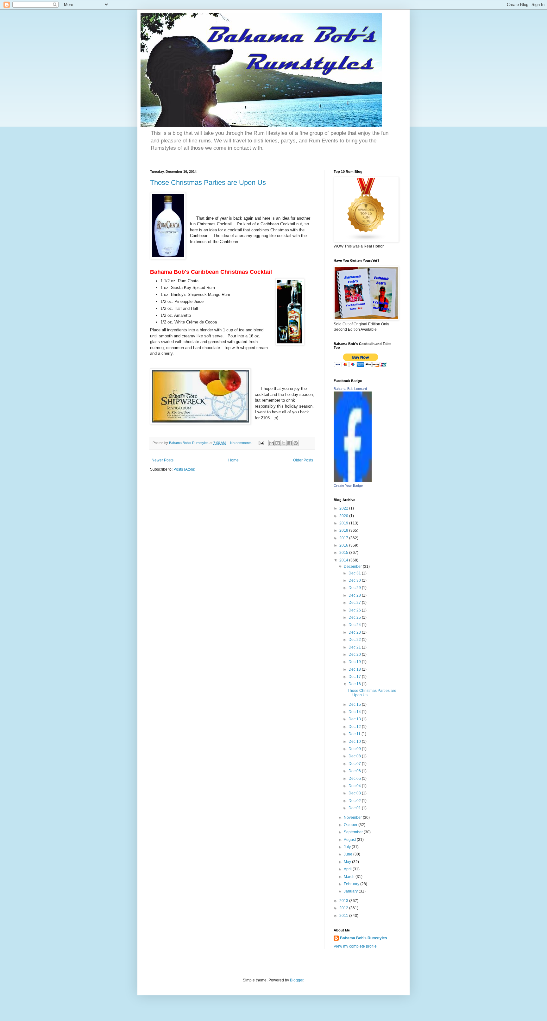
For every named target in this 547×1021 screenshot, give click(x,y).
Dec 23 (355, 632)
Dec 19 (355, 662)
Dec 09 (355, 749)
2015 (344, 552)
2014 (344, 560)
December (353, 566)
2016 (344, 545)
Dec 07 (355, 763)
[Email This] (271, 443)
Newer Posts (162, 460)
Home (233, 460)
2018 (344, 530)
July (348, 847)
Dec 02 (355, 801)
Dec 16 (355, 684)
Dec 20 (355, 654)
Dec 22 (355, 639)
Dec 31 (355, 573)
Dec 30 (355, 580)
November (353, 817)
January (351, 891)
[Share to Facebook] (289, 443)
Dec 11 (355, 734)
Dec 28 (355, 595)
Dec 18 (355, 669)
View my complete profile (355, 946)
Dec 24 (355, 625)
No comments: (242, 443)
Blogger (296, 980)
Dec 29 (355, 588)
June (348, 854)
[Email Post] (261, 443)
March (349, 876)
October (351, 825)
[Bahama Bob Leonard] (353, 480)
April (348, 869)
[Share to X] (283, 443)
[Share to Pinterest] (295, 443)
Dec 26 (355, 610)
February (352, 884)
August (350, 839)
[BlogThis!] (277, 443)
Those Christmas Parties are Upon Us (208, 182)
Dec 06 (355, 771)
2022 (344, 508)
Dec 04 (355, 786)
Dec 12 (355, 726)
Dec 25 (355, 617)
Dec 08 (355, 756)
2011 (344, 915)
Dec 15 (355, 704)
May (348, 862)
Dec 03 (355, 793)
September (354, 832)
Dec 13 (355, 719)
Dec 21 (355, 647)
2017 (344, 538)
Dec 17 (355, 676)
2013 (344, 901)
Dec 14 (355, 712)
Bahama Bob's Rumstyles (363, 938)
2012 (344, 908)
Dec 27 (355, 602)
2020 (344, 516)
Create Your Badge (348, 485)
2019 (344, 523)
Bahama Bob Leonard (350, 389)
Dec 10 (355, 741)
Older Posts (303, 460)
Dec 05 (355, 778)
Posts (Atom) (184, 469)
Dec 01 (355, 808)
